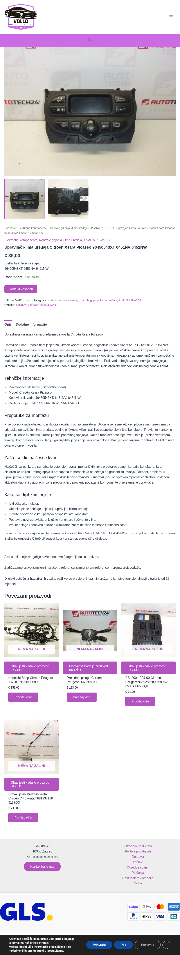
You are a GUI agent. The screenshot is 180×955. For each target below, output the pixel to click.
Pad (123, 945)
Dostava (138, 856)
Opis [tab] (8, 324)
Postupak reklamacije (137, 878)
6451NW (33, 304)
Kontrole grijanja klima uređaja (68, 228)
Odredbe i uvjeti (138, 867)
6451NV (21, 304)
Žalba (138, 883)
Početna (9, 228)
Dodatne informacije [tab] (31, 324)
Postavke (147, 945)
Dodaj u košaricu (21, 289)
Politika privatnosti (138, 851)
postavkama (55, 951)
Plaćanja (138, 872)
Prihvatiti (99, 945)
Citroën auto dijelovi (138, 846)
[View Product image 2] (68, 199)
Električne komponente (32, 228)
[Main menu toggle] (171, 16)
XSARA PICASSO (102, 228)
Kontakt (137, 862)
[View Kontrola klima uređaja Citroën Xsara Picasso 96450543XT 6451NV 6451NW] (24, 199)
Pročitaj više (23, 697)
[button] (90, 40)
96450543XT (48, 304)
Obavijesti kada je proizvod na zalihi (30, 667)
